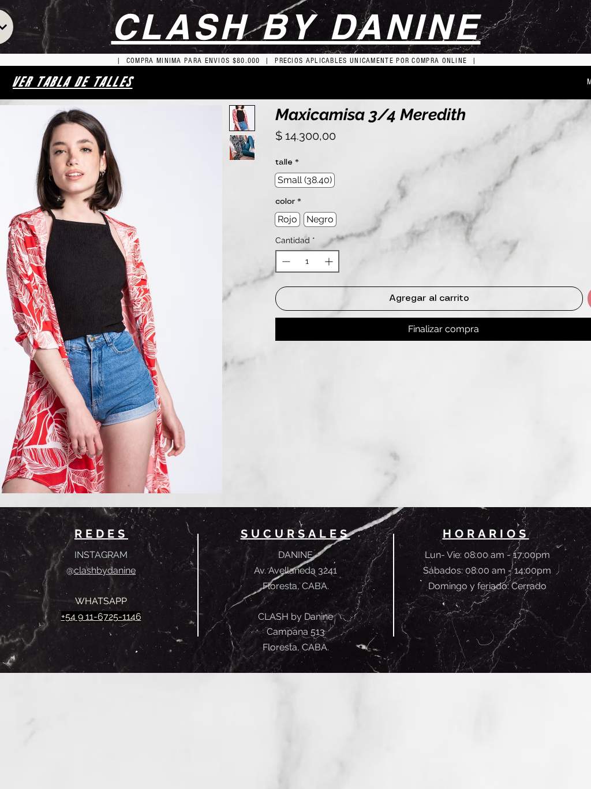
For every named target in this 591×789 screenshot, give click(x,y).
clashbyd (93, 570)
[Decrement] (285, 261)
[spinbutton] (307, 261)
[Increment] (330, 261)
